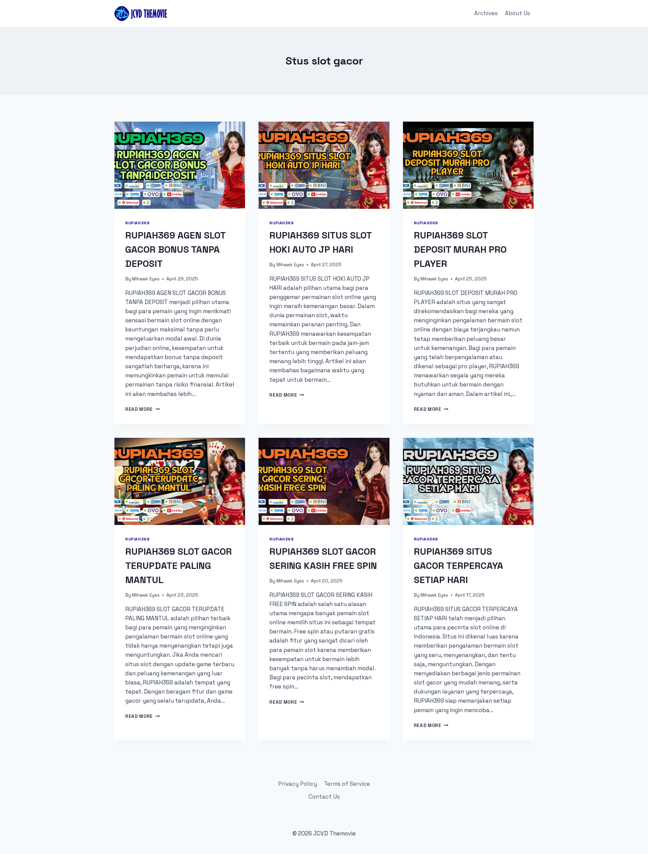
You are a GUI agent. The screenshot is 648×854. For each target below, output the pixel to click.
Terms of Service (347, 783)
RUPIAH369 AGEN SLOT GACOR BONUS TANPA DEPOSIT (175, 249)
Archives (486, 13)
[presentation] (179, 165)
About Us (517, 13)
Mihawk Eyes (146, 279)
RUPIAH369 (137, 222)
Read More (142, 409)
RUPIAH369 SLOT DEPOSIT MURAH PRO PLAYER (460, 249)
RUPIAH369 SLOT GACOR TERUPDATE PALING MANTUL (178, 565)
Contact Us (324, 796)
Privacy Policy (297, 783)
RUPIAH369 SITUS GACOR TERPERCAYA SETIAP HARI (458, 565)
